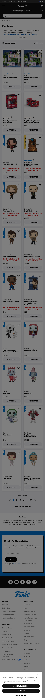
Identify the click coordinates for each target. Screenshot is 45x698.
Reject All (21, 691)
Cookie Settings (21, 695)
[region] (21, 685)
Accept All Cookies (21, 686)
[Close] (37, 674)
